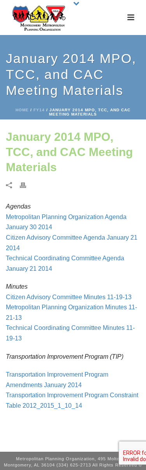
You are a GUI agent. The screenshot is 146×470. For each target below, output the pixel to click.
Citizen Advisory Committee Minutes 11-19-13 (69, 297)
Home (22, 110)
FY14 (39, 110)
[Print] (27, 185)
